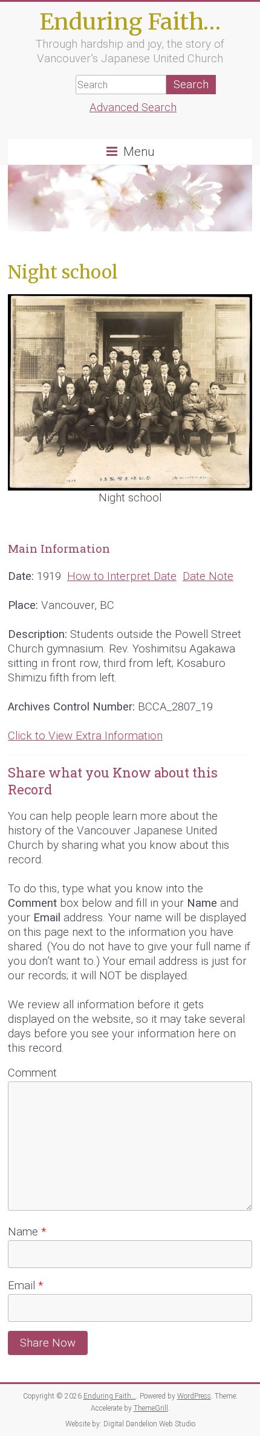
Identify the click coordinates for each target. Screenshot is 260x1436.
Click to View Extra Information (85, 735)
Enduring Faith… (130, 21)
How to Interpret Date (122, 576)
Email (25, 1285)
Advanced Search (133, 107)
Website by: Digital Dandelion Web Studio (130, 1424)
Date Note (208, 576)
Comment (32, 1073)
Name (27, 1231)
